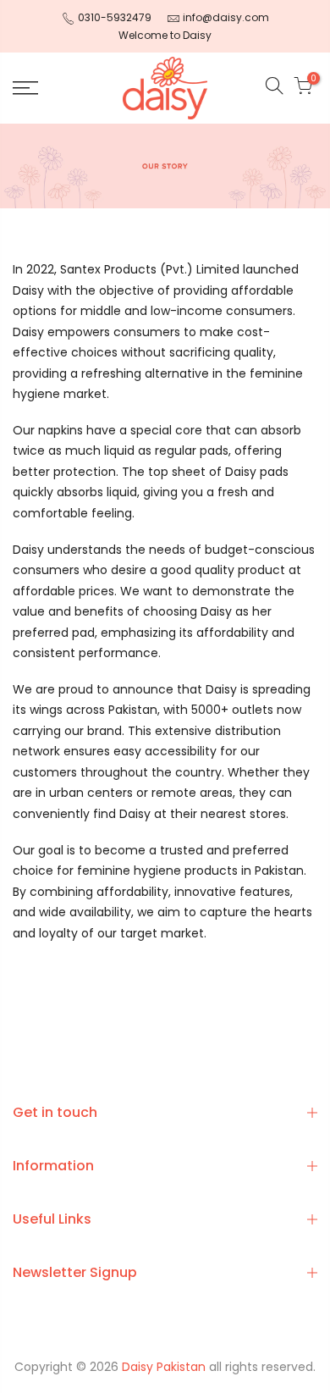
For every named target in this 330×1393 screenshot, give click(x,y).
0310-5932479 (114, 17)
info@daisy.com (226, 17)
